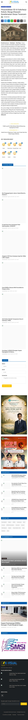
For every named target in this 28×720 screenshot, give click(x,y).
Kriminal (17, 525)
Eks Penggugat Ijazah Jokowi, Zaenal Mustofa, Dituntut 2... (14, 194)
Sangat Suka (15, 148)
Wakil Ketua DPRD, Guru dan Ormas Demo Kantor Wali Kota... (19, 569)
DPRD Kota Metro (10, 525)
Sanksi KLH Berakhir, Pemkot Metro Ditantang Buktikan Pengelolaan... (17, 586)
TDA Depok (4, 528)
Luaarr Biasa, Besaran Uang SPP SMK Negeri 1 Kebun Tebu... (16, 680)
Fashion (3, 531)
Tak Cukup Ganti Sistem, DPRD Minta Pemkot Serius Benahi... (18, 577)
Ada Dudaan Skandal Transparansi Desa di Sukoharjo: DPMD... (12, 319)
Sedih (9, 157)
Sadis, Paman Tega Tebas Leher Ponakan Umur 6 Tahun (17, 686)
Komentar (5, 360)
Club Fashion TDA (17, 528)
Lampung (19, 522)
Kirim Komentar (7, 386)
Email (3, 369)
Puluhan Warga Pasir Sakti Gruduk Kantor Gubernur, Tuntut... (17, 674)
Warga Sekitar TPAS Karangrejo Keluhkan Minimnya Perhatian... (18, 593)
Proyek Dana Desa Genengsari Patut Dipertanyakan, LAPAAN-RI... (11, 225)
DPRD (14, 522)
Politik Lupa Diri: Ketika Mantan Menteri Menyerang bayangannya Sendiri (14, 127)
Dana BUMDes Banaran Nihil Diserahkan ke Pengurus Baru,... (12, 288)
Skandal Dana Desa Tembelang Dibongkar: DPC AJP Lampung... (18, 492)
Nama (3, 363)
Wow (15, 157)
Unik (8, 531)
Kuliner (22, 525)
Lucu (20, 148)
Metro (9, 522)
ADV (24, 522)
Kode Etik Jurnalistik (7, 714)
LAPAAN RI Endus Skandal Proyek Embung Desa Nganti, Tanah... (18, 500)
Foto (23, 528)
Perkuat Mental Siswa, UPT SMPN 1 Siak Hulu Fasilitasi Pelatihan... (19, 508)
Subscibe (24, 703)
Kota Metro (4, 522)
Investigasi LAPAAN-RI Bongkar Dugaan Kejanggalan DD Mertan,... (12, 351)
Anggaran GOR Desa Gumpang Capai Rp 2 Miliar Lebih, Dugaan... (14, 256)
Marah (3, 157)
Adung (12, 486)
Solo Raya (3, 6)
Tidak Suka (9, 148)
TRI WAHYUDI (6, 17)
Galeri (9, 528)
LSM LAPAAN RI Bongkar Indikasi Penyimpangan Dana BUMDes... (18, 476)
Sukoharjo (8, 6)
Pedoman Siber (20, 714)
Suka (4, 148)
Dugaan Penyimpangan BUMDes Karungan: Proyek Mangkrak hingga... (12, 624)
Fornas (3, 525)
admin (3, 564)
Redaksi (14, 714)
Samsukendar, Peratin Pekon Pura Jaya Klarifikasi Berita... (19, 484)
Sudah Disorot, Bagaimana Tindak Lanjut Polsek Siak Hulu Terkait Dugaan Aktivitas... (14, 133)
